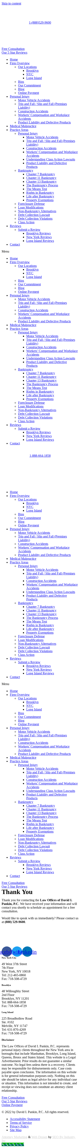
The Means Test (36, 189)
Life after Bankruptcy (40, 196)
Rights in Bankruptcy (40, 192)
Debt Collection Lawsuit (34, 215)
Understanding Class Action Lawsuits (50, 159)
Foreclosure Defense (31, 203)
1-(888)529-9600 (40, 22)
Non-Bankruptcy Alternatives (37, 211)
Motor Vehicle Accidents (34, 100)
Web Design (39, 1137)
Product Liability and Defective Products (44, 122)
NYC (29, 74)
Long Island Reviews (40, 240)
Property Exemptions (40, 200)
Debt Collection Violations (35, 218)
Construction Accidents (33, 111)
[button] (40, 251)
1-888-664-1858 (40, 455)
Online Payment (28, 93)
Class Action (26, 222)
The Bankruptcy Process (42, 185)
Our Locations (27, 67)
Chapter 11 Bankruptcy (41, 178)
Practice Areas (19, 130)
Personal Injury (20, 96)
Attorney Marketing (14, 1137)
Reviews (15, 226)
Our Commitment (29, 85)
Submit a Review (29, 229)
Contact (15, 244)
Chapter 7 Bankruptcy (40, 174)
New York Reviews (39, 237)
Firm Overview (20, 63)
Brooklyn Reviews (38, 233)
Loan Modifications (30, 207)
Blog (21, 89)
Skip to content (11, 3)
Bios (21, 81)
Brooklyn (32, 70)
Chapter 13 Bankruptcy (41, 181)
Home (14, 59)
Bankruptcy (25, 170)
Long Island (34, 78)
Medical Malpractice (23, 126)
